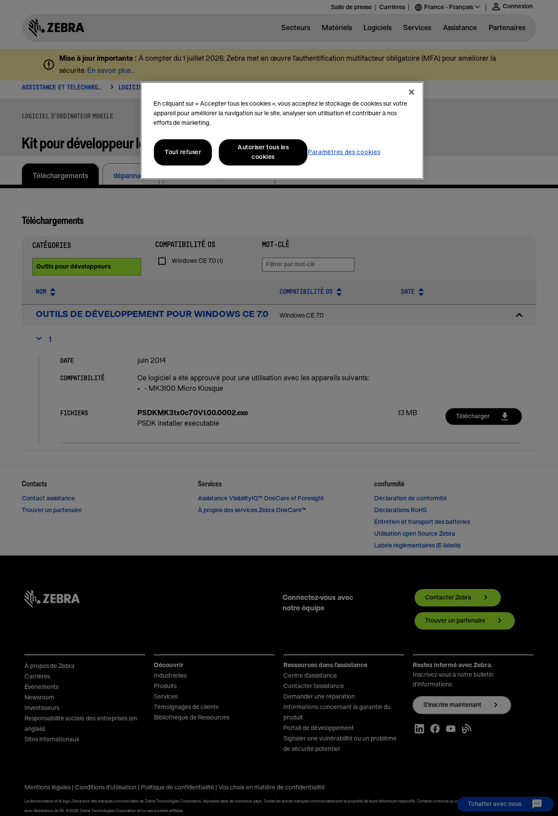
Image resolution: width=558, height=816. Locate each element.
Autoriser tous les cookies (263, 152)
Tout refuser (183, 152)
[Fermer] (411, 92)
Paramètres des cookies (344, 152)
